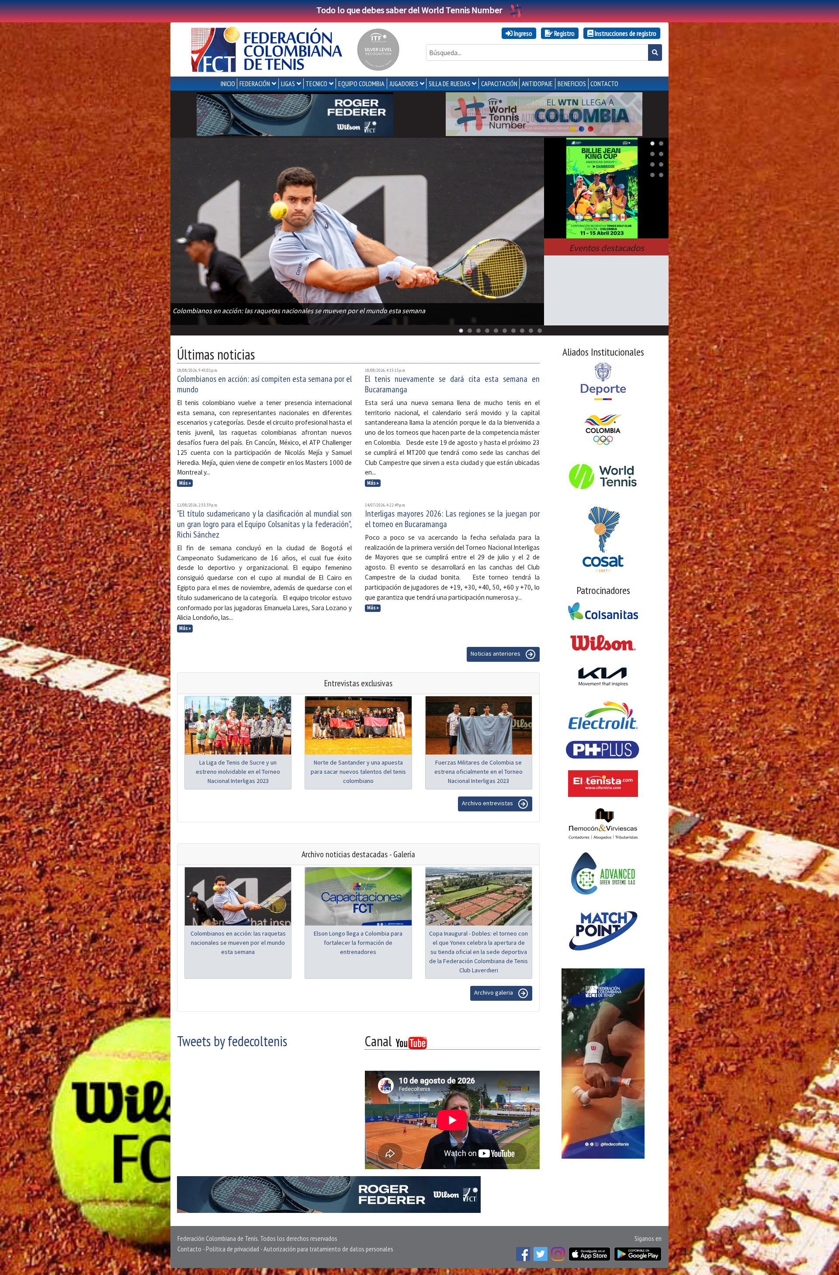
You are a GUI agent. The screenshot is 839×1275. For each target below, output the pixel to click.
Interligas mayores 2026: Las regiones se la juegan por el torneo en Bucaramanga (452, 519)
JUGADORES (403, 83)
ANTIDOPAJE (537, 83)
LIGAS (288, 83)
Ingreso (522, 33)
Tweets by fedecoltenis (232, 1041)
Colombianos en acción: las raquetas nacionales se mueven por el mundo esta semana (238, 942)
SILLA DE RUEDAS (449, 83)
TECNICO (316, 83)
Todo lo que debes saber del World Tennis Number (409, 9)
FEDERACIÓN (254, 83)
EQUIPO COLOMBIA (361, 83)
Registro (564, 33)
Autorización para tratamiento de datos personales (328, 1248)
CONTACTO (604, 83)
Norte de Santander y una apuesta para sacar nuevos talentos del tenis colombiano (358, 771)
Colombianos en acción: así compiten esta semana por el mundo (264, 384)
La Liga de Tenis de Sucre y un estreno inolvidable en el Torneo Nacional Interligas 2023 (238, 771)
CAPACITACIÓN (499, 83)
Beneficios (572, 83)
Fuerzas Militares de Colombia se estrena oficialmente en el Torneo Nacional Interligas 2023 (478, 771)
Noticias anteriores (496, 653)
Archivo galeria (494, 992)
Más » (185, 483)
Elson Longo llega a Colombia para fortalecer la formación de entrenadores (358, 942)
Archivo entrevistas (488, 803)
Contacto (189, 1248)
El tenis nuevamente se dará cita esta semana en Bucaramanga (452, 384)
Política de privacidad (232, 1248)
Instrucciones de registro (624, 33)
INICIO (228, 83)
